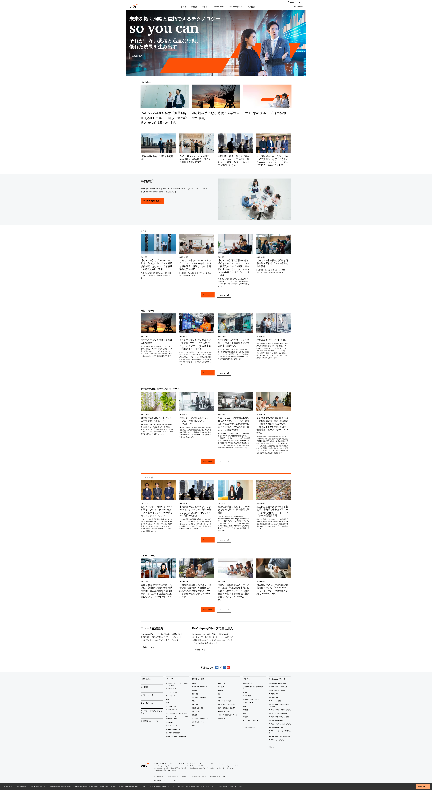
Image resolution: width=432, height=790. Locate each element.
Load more (207, 295)
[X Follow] (220, 667)
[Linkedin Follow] (224, 667)
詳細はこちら (148, 647)
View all (223, 295)
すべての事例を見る (151, 201)
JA (300, 2)
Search (300, 7)
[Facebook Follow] (216, 667)
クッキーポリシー (225, 786)
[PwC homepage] (133, 6)
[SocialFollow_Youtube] (228, 667)
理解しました (422, 786)
